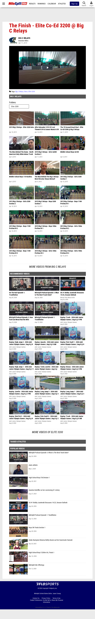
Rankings (42, 4)
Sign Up (74, 4)
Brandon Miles (23, 41)
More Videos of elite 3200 (47, 432)
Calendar (52, 4)
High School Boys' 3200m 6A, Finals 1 (41, 552)
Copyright (45, 588)
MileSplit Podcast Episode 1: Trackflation (42, 515)
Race (25, 91)
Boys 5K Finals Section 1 (37, 528)
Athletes (62, 4)
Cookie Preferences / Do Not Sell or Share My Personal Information (46, 601)
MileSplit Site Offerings (36, 565)
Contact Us (36, 598)
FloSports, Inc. (53, 588)
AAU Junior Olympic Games (68, 322)
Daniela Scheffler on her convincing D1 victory (44, 490)
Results (32, 4)
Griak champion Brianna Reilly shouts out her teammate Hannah (50, 540)
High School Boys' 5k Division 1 (39, 478)
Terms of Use (56, 598)
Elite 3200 (31, 91)
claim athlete (33, 465)
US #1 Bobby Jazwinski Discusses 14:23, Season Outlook (48, 503)
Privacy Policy (46, 598)
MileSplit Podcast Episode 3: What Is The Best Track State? (49, 453)
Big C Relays (24, 38)
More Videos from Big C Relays (47, 266)
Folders (12, 102)
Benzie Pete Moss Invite (67, 297)
